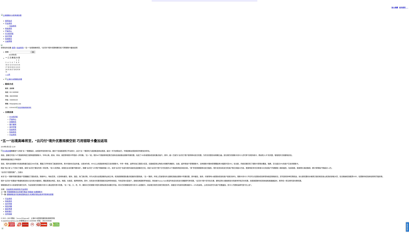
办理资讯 (12, 122)
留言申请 (8, 209)
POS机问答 (9, 34)
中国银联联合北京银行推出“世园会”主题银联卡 (24, 192)
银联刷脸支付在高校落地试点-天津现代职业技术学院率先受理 (30, 194)
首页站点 (8, 21)
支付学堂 (8, 36)
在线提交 (8, 39)
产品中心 (8, 31)
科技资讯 (8, 28)
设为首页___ (403, 7)
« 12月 (7, 75)
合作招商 (8, 214)
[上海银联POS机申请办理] (11, 15)
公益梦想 (8, 41)
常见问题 (8, 206)
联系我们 (8, 211)
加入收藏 (395, 7)
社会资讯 (12, 26)
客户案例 (12, 124)
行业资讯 (8, 23)
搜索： (7, 52)
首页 (13, 48)
